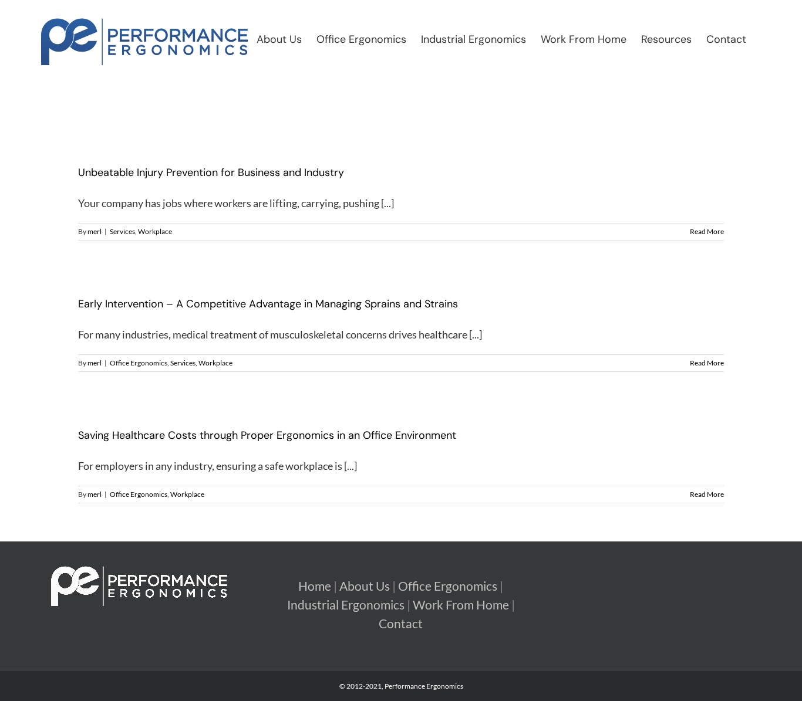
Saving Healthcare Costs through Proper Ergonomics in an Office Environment (267, 435)
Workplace (155, 231)
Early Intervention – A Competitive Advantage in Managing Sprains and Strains (268, 304)
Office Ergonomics (138, 362)
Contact (401, 623)
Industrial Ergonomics (346, 604)
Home (314, 586)
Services (122, 231)
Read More (707, 231)
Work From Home (461, 604)
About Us (364, 586)
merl (94, 231)
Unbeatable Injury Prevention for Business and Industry (211, 172)
